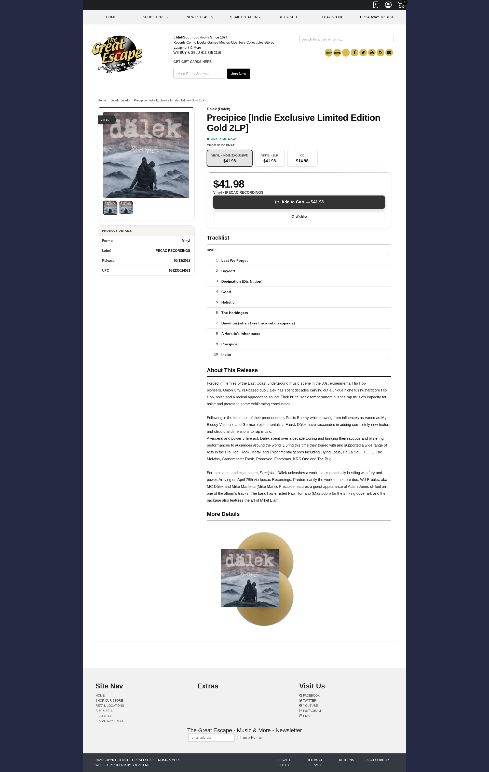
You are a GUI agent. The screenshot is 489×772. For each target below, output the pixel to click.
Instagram (311, 711)
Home (102, 100)
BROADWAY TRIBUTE (377, 17)
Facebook (311, 695)
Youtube (310, 706)
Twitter (309, 700)
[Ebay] (328, 52)
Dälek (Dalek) (120, 100)
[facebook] (354, 52)
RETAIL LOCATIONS (244, 17)
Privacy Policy (284, 762)
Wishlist (301, 216)
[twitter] (363, 52)
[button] (155, 17)
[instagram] (380, 52)
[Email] (389, 52)
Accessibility (377, 760)
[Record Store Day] (346, 52)
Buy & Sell (288, 17)
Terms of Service (315, 762)
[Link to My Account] (388, 6)
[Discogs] (337, 52)
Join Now (238, 73)
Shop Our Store (109, 700)
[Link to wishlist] (375, 6)
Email (307, 716)
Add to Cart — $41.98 (302, 202)
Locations (201, 37)
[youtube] (372, 52)
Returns (346, 760)
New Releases (200, 17)
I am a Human (251, 737)
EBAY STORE (332, 17)
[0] (401, 6)
